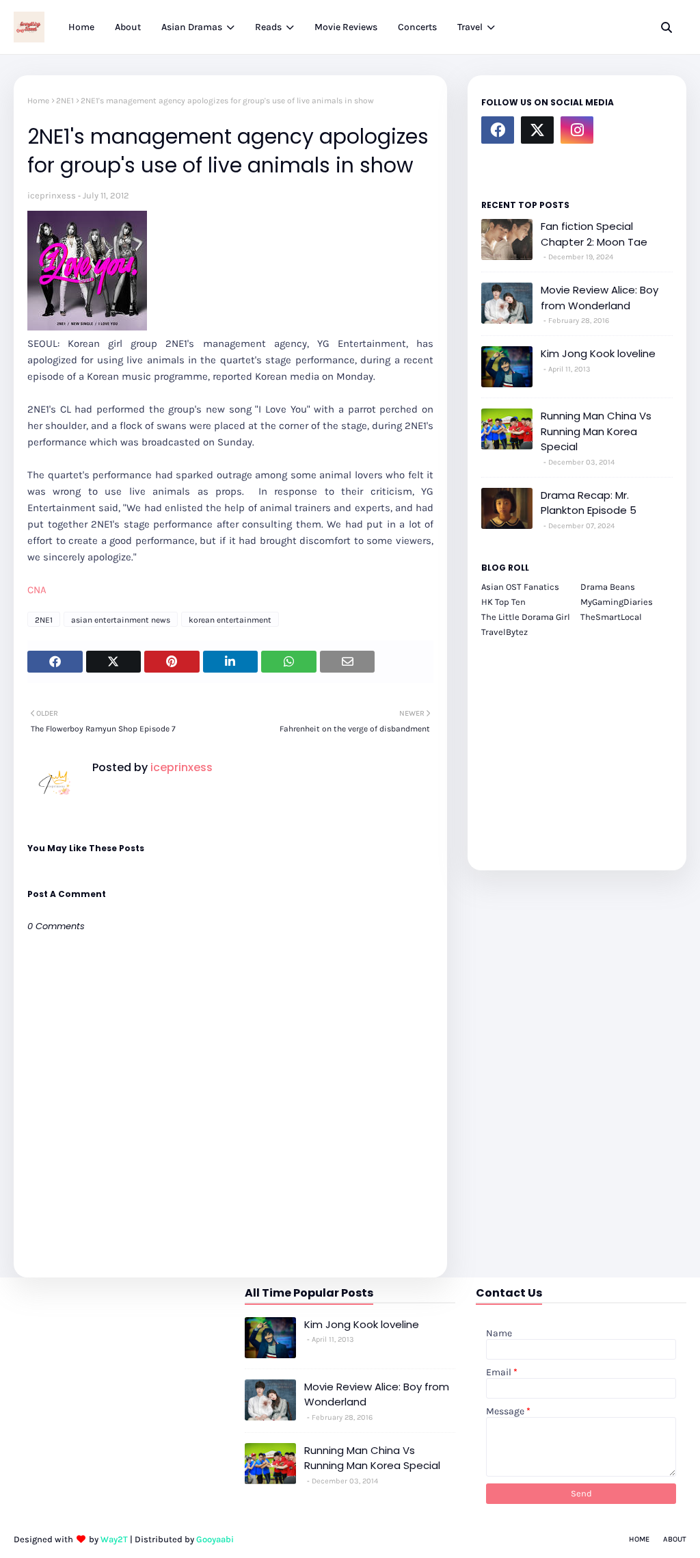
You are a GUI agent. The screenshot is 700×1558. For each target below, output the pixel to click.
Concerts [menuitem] (417, 27)
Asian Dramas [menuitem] (191, 27)
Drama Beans (607, 587)
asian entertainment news (120, 620)
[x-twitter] (537, 130)
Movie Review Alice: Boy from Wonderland (599, 298)
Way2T (114, 1539)
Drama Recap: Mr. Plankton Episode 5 (588, 503)
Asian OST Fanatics (520, 587)
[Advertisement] (577, 746)
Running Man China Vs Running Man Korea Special (596, 431)
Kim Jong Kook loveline (598, 353)
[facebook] (497, 130)
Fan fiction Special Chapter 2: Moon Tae (594, 234)
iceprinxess (51, 195)
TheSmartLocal (611, 617)
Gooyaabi (215, 1539)
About (674, 1539)
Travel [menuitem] (470, 27)
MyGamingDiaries (616, 602)
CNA (36, 590)
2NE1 (65, 100)
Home (38, 100)
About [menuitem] (128, 27)
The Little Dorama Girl (525, 617)
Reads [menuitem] (268, 27)
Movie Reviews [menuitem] (345, 27)
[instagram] (577, 130)
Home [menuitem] (81, 27)
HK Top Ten (503, 602)
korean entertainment (230, 620)
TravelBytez (504, 632)
